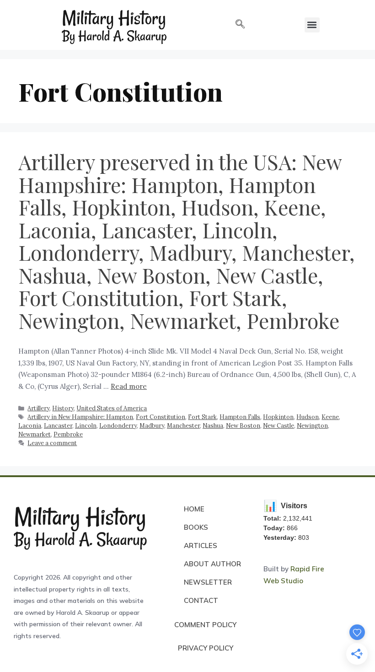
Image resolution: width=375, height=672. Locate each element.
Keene (330, 416)
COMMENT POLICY (205, 624)
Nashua (213, 425)
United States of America (111, 408)
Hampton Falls (240, 416)
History (63, 408)
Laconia (29, 425)
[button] (240, 25)
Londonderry (118, 425)
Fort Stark (202, 416)
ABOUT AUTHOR (212, 563)
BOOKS (196, 527)
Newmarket (34, 434)
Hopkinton (278, 416)
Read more (129, 386)
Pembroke (68, 434)
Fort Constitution (160, 416)
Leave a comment (52, 442)
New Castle (278, 425)
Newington (312, 425)
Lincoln (85, 425)
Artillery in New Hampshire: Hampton (80, 416)
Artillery (38, 408)
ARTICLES (200, 545)
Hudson (307, 416)
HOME (194, 509)
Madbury (151, 425)
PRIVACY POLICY (205, 648)
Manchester (183, 425)
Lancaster (58, 425)
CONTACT (201, 600)
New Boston (243, 425)
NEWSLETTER (208, 582)
